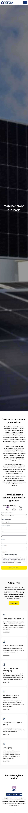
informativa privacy (21, 558)
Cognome (3, 536)
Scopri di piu (6, 632)
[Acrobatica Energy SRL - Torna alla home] (7, 2)
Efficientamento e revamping (10, 669)
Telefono (4, 545)
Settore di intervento (7, 513)
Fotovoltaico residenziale (13, 619)
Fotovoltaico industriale (13, 645)
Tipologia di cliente (6, 519)
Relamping (7, 748)
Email (3, 539)
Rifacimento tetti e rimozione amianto (11, 696)
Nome (2, 531)
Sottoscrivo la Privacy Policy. (10, 554)
